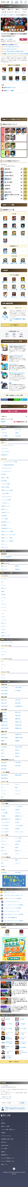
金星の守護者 (4, 690)
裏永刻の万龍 (4, 725)
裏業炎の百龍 (4, 721)
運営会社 (3, 1123)
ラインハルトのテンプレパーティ (12, 911)
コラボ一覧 (3, 12)
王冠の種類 (3, 872)
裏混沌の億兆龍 (5, 728)
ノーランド (3, 620)
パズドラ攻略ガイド (9, 6)
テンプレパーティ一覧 (6, 642)
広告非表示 (17, 2)
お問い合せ (3, 1142)
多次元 (2, 753)
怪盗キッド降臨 (5, 477)
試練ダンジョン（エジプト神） (8, 534)
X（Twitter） (7, 934)
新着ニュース (4, 1164)
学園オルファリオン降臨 (7, 490)
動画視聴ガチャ (5, 455)
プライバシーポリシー (6, 1135)
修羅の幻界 (3, 734)
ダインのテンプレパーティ (10, 49)
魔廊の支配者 (4, 737)
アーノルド (3, 610)
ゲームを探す (4, 1148)
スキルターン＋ (5, 844)
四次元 (2, 750)
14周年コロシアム (5, 506)
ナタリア (3, 616)
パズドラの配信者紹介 (6, 556)
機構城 (2, 740)
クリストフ (3, 607)
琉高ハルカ (3, 588)
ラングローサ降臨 (5, 484)
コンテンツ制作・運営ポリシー (8, 1129)
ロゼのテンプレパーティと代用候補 (12, 898)
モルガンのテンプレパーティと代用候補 (13, 914)
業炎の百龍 (3, 712)
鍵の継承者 (4, 525)
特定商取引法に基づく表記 (7, 1139)
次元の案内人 (4, 746)
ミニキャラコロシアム (6, 496)
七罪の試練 (4, 515)
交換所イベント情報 (8, 90)
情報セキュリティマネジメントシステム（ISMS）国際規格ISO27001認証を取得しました (15, 1109)
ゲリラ (2, 787)
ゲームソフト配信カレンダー (7, 1161)
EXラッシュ (4, 544)
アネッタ (3, 678)
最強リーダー (10, 9)
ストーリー (3, 790)
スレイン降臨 (4, 518)
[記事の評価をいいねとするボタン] (14, 334)
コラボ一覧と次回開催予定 (10, 917)
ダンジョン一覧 (5, 784)
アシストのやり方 (5, 806)
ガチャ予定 (24, 9)
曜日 (2, 797)
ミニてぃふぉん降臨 (6, 499)
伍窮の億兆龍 (4, 706)
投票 (25, 169)
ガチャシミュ (17, 12)
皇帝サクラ (3, 623)
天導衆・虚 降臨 (5, 487)
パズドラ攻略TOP (14, 325)
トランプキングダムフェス (7, 445)
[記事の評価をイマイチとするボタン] (6, 334)
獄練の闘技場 (4, 775)
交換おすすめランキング (10, 87)
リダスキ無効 (4, 853)
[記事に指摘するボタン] (21, 334)
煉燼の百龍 (3, 699)
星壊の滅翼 (3, 765)
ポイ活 (21, 2)
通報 (26, 416)
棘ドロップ (3, 850)
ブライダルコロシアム (6, 468)
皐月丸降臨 (4, 480)
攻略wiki (3, 1151)
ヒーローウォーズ (13, 364)
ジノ (2, 668)
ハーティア (3, 651)
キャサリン (3, 604)
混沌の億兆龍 (4, 718)
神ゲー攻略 (3, 15)
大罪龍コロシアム (5, 512)
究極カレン (3, 632)
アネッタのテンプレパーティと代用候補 (13, 920)
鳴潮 (10, 383)
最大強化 (3, 809)
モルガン (3, 674)
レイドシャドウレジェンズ (16, 355)
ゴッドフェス (4, 448)
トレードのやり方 (5, 822)
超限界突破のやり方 (6, 819)
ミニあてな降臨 (5, 493)
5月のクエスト (4, 547)
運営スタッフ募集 (5, 1126)
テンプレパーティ (10, 12)
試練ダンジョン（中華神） (7, 531)
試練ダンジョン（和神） (7, 537)
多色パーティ (4, 569)
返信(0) (3, 421)
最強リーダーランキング (10, 892)
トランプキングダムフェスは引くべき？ (13, 51)
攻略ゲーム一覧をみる (14, 1061)
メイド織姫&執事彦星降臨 (7, 465)
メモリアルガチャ (5, 451)
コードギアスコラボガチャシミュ (12, 901)
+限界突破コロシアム (6, 528)
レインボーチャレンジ (6, 471)
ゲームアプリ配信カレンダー (7, 1158)
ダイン (2, 648)
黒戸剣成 (3, 594)
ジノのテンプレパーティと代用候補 (12, 908)
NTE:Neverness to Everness (17, 373)
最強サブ (17, 9)
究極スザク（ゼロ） (6, 635)
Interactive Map (4, 1145)
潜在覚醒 (3, 816)
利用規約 (3, 1132)
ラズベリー (3, 626)
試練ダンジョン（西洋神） (7, 541)
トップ (2, 1120)
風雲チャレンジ (5, 509)
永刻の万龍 (3, 715)
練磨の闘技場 (4, 778)
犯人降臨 (3, 474)
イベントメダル (5, 860)
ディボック (3, 597)
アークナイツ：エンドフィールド (17, 345)
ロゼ (2, 581)
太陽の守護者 (4, 693)
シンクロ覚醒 (4, 812)
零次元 (2, 756)
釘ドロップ (3, 841)
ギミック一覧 (4, 838)
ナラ (2, 601)
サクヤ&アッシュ (5, 578)
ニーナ (2, 613)
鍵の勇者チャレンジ (6, 522)
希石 (2, 863)
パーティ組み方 (5, 828)
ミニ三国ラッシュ (5, 503)
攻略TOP (3, 9)
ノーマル (3, 793)
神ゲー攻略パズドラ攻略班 (5, 318)
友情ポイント (4, 866)
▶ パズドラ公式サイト (6, 1098)
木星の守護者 (4, 687)
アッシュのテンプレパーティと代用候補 (13, 904)
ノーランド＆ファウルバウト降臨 (9, 461)
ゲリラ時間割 (4, 436)
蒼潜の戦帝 (3, 768)
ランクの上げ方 (5, 831)
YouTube (21, 934)
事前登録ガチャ (4, 1154)
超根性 (2, 847)
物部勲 (2, 591)
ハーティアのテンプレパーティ (11, 46)
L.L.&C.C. (3, 629)
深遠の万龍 (3, 703)
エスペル (3, 654)
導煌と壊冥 (3, 762)
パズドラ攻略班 (8, 39)
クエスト (24, 12)
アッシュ (3, 585)
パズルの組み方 (5, 825)
